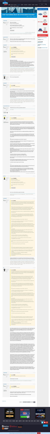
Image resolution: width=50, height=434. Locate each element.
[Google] (47, 422)
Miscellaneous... (40, 42)
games (22, 4)
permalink (34, 20)
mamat (4, 115)
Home (27, 16)
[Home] (8, 5)
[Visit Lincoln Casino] (40, 413)
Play (45, 16)
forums (18, 4)
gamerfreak (5, 37)
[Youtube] (45, 422)
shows (11, 6)
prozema (5, 384)
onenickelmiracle (6, 105)
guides (33, 4)
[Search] (46, 4)
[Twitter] (42, 422)
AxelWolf (5, 45)
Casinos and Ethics (44, 37)
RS (3, 267)
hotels (15, 4)
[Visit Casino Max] (25, 413)
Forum (31, 16)
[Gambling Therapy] (5, 428)
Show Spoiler (12, 30)
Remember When (44, 47)
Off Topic (34, 16)
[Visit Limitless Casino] (10, 413)
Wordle (42, 39)
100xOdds (5, 20)
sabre (4, 75)
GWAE (4, 176)
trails (14, 6)
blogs (17, 6)
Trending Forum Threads (42, 35)
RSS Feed (4, 401)
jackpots (25, 4)
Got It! (39, 433)
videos (36, 4)
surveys (29, 4)
